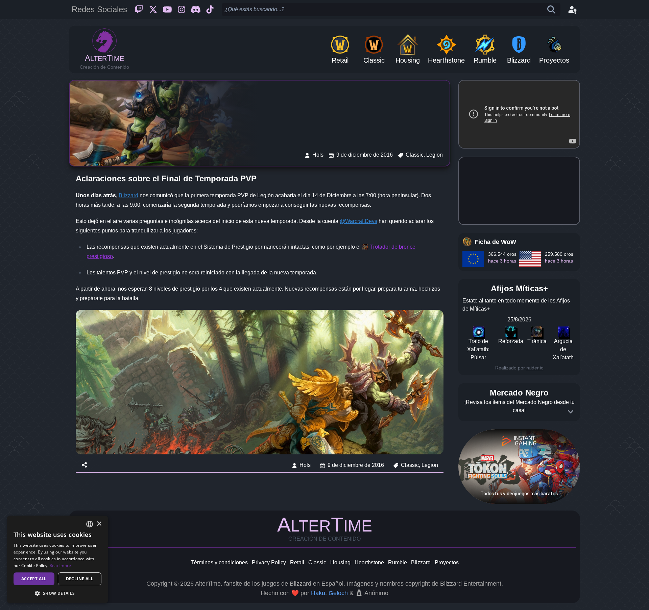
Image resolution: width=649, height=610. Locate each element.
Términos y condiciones (219, 562)
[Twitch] (139, 9)
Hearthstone (369, 562)
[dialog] (57, 559)
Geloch (338, 593)
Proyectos (447, 562)
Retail (297, 562)
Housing (340, 562)
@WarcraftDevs (358, 221)
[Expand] (570, 411)
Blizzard (128, 195)
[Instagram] (181, 9)
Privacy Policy (269, 562)
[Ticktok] (210, 9)
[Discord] (196, 9)
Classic (317, 562)
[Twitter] (153, 9)
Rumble (397, 562)
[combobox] (89, 524)
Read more (60, 565)
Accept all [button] (34, 579)
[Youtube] (167, 9)
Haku (318, 593)
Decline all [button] (79, 579)
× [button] (98, 523)
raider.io (535, 367)
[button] (57, 593)
